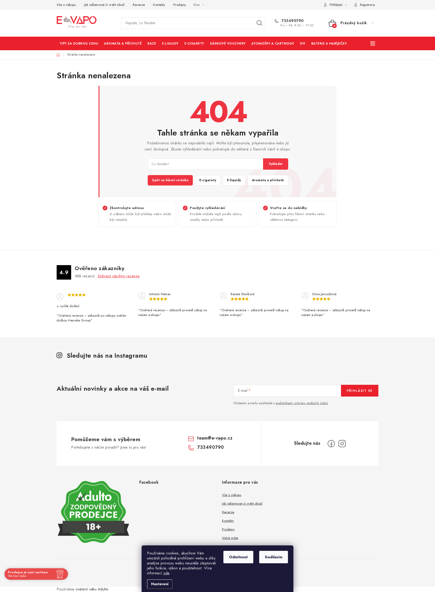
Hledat (259, 23)
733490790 (292, 21)
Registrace (367, 4)
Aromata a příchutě (268, 180)
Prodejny (179, 4)
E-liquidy (234, 180)
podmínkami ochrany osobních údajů (302, 403)
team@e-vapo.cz (214, 438)
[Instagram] (342, 443)
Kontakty (159, 4)
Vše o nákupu (66, 4)
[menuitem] (79, 43)
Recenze (139, 4)
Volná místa (230, 538)
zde (166, 573)
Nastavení (160, 584)
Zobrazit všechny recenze (119, 276)
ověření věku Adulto (92, 589)
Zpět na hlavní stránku (170, 180)
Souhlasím (273, 557)
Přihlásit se (360, 390)
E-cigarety (207, 180)
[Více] (373, 43)
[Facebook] (331, 443)
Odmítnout (238, 557)
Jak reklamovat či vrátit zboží (104, 4)
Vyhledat (276, 164)
